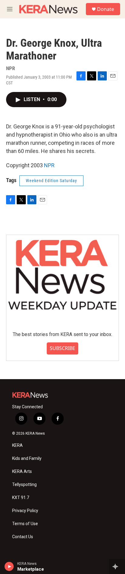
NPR (49, 165)
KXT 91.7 (20, 497)
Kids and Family (27, 458)
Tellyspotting (24, 484)
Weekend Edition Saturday (51, 180)
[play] (9, 566)
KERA (17, 445)
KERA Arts (22, 471)
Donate (105, 9)
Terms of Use (25, 523)
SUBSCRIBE (62, 348)
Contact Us (22, 537)
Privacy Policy (25, 510)
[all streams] (117, 566)
